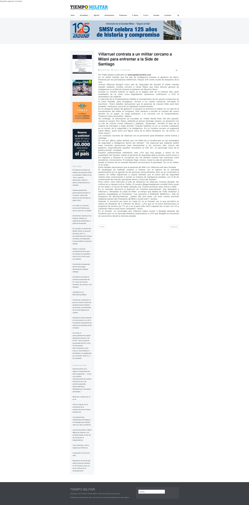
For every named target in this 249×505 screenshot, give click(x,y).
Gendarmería (109, 15)
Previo (102, 226)
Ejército (96, 15)
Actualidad (84, 15)
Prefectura (123, 15)
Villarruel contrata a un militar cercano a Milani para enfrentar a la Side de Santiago (135, 59)
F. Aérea (135, 15)
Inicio (73, 15)
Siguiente (174, 226)
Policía (145, 15)
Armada (156, 15)
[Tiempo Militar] (89, 7)
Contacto (167, 15)
